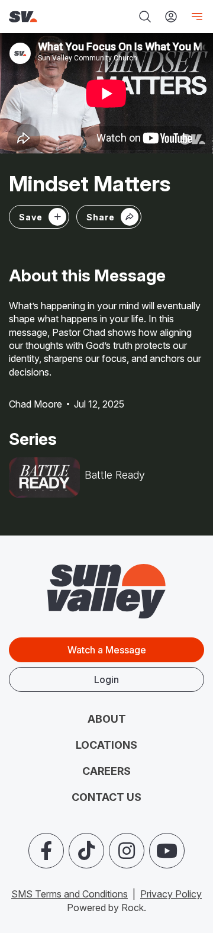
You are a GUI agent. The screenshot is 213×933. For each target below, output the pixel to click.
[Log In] (171, 16)
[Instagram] (126, 850)
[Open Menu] (194, 16)
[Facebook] (46, 850)
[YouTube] (167, 850)
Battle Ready (115, 475)
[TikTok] (86, 850)
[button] (108, 217)
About (107, 719)
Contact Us (106, 797)
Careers (106, 771)
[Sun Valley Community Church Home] (44, 17)
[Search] (145, 16)
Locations (106, 745)
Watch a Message (106, 650)
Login (106, 679)
